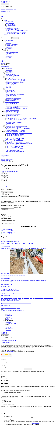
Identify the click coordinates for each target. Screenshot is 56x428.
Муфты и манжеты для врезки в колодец (16, 108)
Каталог (6, 20)
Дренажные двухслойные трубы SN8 (15, 80)
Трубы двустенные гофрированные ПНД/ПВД (18, 128)
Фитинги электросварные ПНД (14, 152)
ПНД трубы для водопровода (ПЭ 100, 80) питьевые (19, 142)
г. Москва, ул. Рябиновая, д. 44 (8, 9)
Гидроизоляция (10, 23)
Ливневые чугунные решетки (13, 120)
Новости (8, 43)
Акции (5, 34)
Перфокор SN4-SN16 (11, 83)
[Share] (2, 359)
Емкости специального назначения (15, 96)
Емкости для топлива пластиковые (15, 94)
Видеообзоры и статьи (12, 44)
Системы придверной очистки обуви (15, 124)
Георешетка (9, 70)
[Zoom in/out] (5, 359)
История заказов (10, 54)
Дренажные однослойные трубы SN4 (15, 82)
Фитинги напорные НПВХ (13, 139)
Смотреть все (4, 239)
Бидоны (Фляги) (10, 91)
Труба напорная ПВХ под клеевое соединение (18, 145)
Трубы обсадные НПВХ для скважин (15, 130)
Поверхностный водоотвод (13, 29)
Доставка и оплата (8, 40)
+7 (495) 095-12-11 (5, 1)
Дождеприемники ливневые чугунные (16, 119)
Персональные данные (12, 52)
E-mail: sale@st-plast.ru (6, 11)
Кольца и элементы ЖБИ (12, 110)
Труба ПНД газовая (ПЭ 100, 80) (14, 146)
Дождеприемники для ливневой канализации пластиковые (21, 118)
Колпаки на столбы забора (13, 112)
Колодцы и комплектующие (13, 27)
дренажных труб (9, 351)
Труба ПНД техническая (12, 147)
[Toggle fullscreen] (4, 359)
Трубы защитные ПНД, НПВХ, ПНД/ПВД (17, 30)
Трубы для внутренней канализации (15, 135)
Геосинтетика (9, 21)
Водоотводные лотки (11, 117)
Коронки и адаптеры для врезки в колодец (16, 106)
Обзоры (8, 319)
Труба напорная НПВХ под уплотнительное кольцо (19, 143)
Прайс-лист (9, 47)
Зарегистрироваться (5, 13)
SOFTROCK (9, 78)
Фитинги (8, 87)
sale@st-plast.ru (35, 423)
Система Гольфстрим (11, 84)
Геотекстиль (9, 71)
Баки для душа (10, 90)
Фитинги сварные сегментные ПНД (15, 151)
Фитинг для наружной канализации (15, 138)
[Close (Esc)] (1, 359)
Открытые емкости (11, 100)
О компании (9, 48)
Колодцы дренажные (11, 103)
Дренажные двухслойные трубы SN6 (15, 79)
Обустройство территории (13, 28)
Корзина (8, 57)
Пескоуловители (10, 123)
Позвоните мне (4, 209)
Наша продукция (5, 66)
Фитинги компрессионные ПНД (14, 148)
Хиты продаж (9, 318)
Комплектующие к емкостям (13, 98)
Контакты (6, 49)
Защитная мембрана (11, 74)
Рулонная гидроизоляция (12, 75)
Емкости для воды (10, 92)
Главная (8, 326)
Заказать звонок (4, 3)
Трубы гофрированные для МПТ (14, 127)
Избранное (9, 56)
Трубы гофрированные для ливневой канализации (19, 133)
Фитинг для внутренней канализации (15, 137)
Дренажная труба (10, 24)
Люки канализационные (12, 107)
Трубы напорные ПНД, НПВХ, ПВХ (15, 33)
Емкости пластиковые (11, 25)
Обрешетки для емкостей (12, 99)
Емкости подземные (11, 95)
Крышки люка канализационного (14, 114)
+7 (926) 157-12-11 (5, 2)
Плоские (8, 86)
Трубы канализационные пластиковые (16, 32)
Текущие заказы (10, 53)
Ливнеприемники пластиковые (14, 122)
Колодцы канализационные (13, 104)
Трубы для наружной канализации (15, 134)
